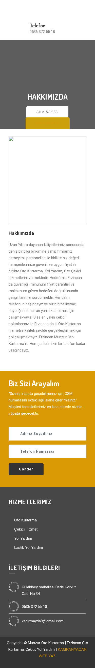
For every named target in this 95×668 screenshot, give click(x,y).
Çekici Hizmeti (25, 529)
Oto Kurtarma (25, 520)
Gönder (26, 469)
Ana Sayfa (47, 112)
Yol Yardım (22, 538)
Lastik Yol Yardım (28, 547)
